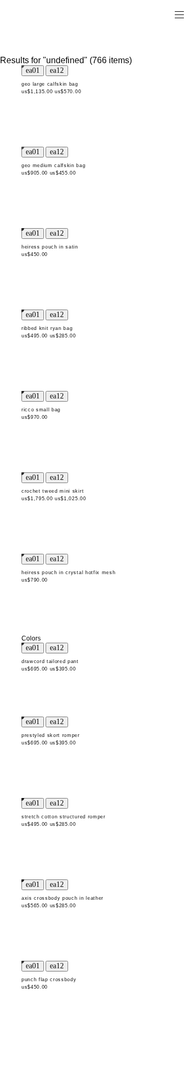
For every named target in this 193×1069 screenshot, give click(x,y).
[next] (57, 70)
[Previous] (32, 70)
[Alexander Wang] (53, 14)
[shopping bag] (164, 14)
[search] (145, 14)
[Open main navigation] (179, 14)
